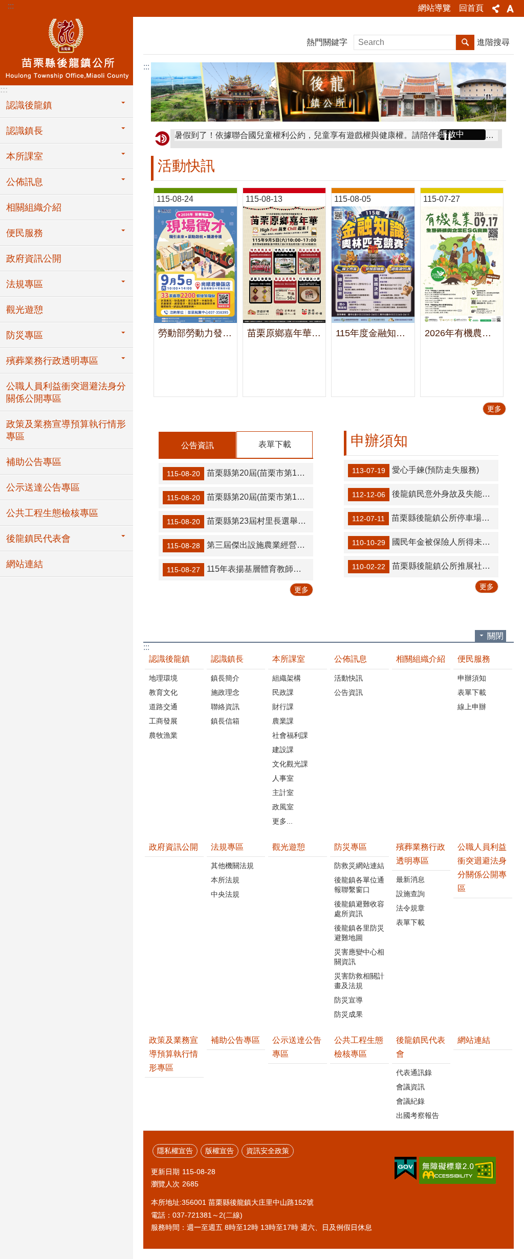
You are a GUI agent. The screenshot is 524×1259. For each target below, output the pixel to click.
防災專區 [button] (24, 335)
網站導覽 (434, 8)
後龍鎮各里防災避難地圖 (359, 933)
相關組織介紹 (33, 207)
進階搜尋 (493, 42)
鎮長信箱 (225, 721)
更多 (494, 409)
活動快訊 (348, 678)
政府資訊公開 (33, 258)
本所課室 (288, 659)
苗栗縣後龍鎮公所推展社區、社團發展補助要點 (425, 566)
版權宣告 (219, 1151)
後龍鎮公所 (66, 49)
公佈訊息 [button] (24, 182)
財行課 (283, 707)
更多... (282, 821)
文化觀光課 (290, 764)
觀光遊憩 (24, 310)
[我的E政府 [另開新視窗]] (406, 1168)
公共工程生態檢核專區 (52, 513)
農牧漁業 (163, 735)
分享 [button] (496, 9)
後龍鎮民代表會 (420, 1047)
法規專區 (227, 847)
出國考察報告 (417, 1115)
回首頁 (471, 8)
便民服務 (473, 659)
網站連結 (24, 564)
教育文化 (163, 692)
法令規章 (410, 908)
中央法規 (225, 894)
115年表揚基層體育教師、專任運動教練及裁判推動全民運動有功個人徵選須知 (240, 569)
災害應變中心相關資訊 (359, 957)
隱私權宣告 (175, 1151)
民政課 (283, 692)
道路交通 (163, 707)
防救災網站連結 (359, 865)
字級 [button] (510, 9)
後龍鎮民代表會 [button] (38, 538)
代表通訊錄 (414, 1072)
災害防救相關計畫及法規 (359, 981)
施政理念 (225, 692)
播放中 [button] (452, 134)
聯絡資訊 (225, 707)
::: (11, 6)
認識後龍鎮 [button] (29, 105)
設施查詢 (410, 894)
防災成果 (348, 1014)
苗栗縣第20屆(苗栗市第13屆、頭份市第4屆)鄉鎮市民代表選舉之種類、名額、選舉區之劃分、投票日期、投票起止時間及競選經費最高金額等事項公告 (240, 473)
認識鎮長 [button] (24, 131)
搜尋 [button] (465, 42)
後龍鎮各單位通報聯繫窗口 (359, 885)
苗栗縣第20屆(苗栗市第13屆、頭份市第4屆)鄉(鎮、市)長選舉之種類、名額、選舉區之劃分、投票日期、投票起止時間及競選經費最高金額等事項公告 (240, 497)
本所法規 (225, 880)
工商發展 (163, 721)
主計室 (283, 792)
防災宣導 (348, 1000)
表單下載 (274, 444)
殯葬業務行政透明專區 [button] (52, 361)
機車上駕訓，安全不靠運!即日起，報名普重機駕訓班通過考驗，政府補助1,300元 (320, 138)
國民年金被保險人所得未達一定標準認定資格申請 (425, 542)
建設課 (283, 749)
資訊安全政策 (267, 1151)
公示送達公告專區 (43, 487)
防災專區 (350, 847)
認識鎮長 (227, 659)
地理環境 (163, 678)
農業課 (283, 721)
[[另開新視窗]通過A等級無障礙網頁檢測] (457, 1170)
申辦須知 (471, 678)
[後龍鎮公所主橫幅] (328, 92)
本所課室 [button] (24, 156)
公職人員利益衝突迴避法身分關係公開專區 (66, 392)
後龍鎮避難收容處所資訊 (359, 909)
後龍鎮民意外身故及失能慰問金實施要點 (425, 494)
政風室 (283, 807)
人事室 (283, 778)
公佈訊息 (350, 659)
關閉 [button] (495, 636)
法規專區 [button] (24, 284)
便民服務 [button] (24, 233)
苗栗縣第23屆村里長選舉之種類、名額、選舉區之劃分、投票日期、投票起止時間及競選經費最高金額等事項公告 (240, 521)
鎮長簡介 (225, 678)
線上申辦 (471, 707)
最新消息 (410, 879)
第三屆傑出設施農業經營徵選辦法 (240, 545)
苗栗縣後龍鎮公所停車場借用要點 (425, 518)
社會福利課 (290, 735)
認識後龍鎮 (169, 659)
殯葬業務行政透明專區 (420, 854)
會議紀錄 (410, 1101)
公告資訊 (197, 445)
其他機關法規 (232, 865)
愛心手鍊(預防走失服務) (415, 470)
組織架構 (286, 678)
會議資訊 (410, 1087)
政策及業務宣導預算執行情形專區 (66, 430)
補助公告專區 (33, 462)
